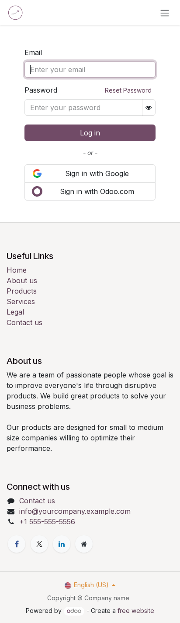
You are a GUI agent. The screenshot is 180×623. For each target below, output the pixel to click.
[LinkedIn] (61, 544)
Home (17, 270)
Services (21, 301)
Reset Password (128, 90)
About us (22, 280)
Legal (15, 312)
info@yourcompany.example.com (75, 511)
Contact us (24, 322)
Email (33, 52)
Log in (90, 132)
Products (22, 291)
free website (136, 610)
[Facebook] (16, 544)
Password (88, 90)
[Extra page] (84, 544)
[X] (39, 544)
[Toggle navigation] (164, 12)
